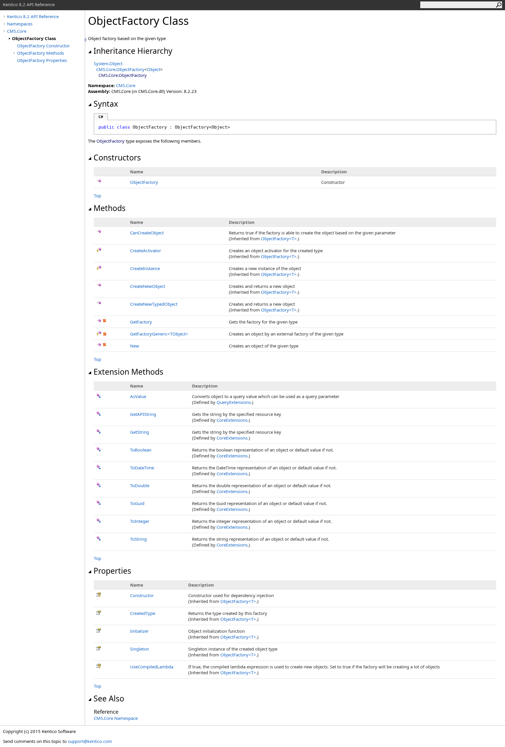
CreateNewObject (147, 286)
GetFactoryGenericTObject (159, 334)
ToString (138, 539)
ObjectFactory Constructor (43, 46)
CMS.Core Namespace (116, 718)
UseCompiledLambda (151, 667)
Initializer (139, 631)
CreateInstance (145, 268)
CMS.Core (16, 31)
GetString (139, 432)
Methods (110, 208)
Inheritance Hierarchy (133, 51)
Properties (112, 571)
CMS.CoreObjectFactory (120, 69)
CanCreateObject (147, 233)
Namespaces (19, 24)
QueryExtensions (234, 402)
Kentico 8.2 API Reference (33, 16)
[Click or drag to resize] (86, 40)
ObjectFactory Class (34, 38)
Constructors (117, 157)
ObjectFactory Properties (42, 60)
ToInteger (139, 521)
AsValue (138, 396)
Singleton (139, 649)
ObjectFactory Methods (40, 53)
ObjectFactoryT (279, 238)
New (134, 346)
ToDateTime (142, 468)
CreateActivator (145, 250)
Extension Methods (128, 371)
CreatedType (142, 613)
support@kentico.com (90, 741)
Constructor (142, 595)
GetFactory (141, 322)
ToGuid (137, 503)
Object (153, 69)
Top (97, 195)
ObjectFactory (144, 182)
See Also (109, 698)
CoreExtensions (232, 420)
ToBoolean (140, 450)
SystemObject (108, 63)
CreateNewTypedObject (153, 304)
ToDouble (139, 485)
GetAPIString (143, 414)
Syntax (106, 103)
